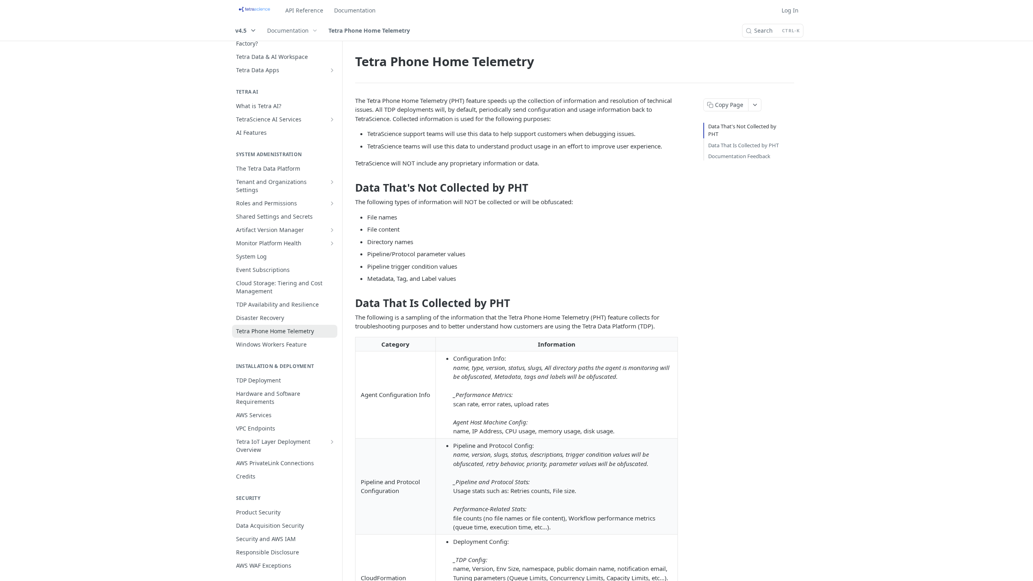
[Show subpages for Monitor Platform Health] (332, 243)
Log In (790, 10)
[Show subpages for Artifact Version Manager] (332, 230)
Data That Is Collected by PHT (743, 145)
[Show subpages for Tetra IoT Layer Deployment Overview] (332, 442)
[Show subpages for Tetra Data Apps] (332, 70)
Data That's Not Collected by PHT (742, 130)
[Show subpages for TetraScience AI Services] (332, 119)
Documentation (355, 10)
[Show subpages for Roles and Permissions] (332, 203)
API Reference (304, 10)
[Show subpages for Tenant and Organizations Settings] (332, 182)
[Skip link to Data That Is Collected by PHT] (349, 303)
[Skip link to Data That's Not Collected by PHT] (349, 187)
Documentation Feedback (739, 156)
